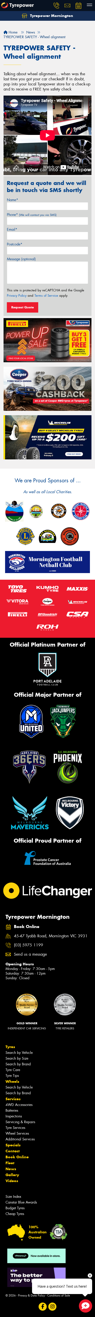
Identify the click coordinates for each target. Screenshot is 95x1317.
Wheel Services (17, 1133)
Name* (12, 200)
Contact (13, 1151)
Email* (12, 229)
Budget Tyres (15, 1208)
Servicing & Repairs (20, 1122)
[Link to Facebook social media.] (43, 1306)
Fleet (10, 1162)
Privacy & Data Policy (31, 1295)
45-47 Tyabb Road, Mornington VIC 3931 (50, 936)
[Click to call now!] (56, 5)
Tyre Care (13, 1070)
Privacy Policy (17, 295)
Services (13, 1098)
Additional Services (20, 1139)
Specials (13, 1145)
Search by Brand (18, 1064)
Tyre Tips (12, 1075)
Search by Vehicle (19, 1052)
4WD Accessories (19, 1104)
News (11, 1168)
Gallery (12, 1174)
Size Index (13, 1196)
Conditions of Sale (58, 1295)
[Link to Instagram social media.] (52, 1306)
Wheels (12, 1081)
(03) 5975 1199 (28, 945)
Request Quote (22, 307)
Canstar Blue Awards (21, 1202)
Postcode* (14, 244)
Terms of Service (46, 295)
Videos (12, 1180)
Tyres (10, 1046)
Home (12, 32)
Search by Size (17, 1058)
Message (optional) (21, 259)
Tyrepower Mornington (51, 15)
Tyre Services (15, 1127)
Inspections (14, 1116)
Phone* (32, 214)
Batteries (12, 1110)
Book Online (17, 1157)
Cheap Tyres (15, 1213)
